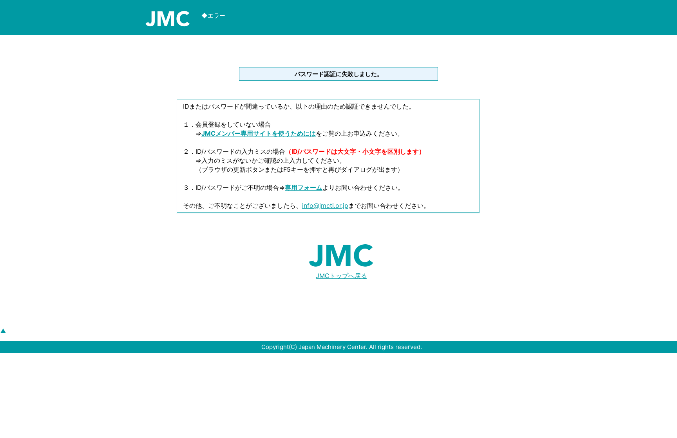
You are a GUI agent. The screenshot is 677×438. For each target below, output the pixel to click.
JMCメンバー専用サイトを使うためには (258, 133)
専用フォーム (303, 187)
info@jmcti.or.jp (325, 205)
